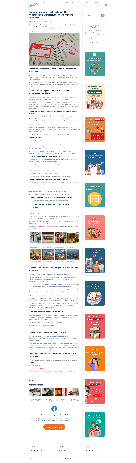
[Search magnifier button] (102, 15)
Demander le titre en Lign (35, 368)
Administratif (32, 21)
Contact (33, 447)
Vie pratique (88, 4)
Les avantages (32, 375)
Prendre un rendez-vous (35, 371)
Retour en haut (102, 459)
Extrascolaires (70, 3)
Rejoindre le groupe (54, 427)
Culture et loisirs (79, 4)
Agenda (52, 3)
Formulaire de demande (35, 365)
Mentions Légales (36, 450)
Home (45, 3)
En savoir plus (94, 39)
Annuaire (60, 3)
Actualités (97, 3)
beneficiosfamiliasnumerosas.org (47, 226)
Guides (61, 447)
